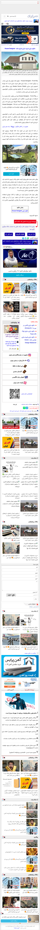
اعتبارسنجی (35, 607)
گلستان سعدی (17, 372)
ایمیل (36, 573)
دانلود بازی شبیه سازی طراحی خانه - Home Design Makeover (29, 340)
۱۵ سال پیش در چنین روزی (18, 360)
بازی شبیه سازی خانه (14, 411)
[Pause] (5, 266)
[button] (6, 23)
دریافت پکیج (20, 275)
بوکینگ (30, 607)
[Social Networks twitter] (26, 238)
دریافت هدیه (14, 921)
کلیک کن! (11, 174)
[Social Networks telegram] (23, 238)
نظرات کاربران (20, 234)
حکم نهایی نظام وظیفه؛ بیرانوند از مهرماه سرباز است (21, 713)
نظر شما (35, 564)
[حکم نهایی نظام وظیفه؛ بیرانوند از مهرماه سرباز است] (20, 701)
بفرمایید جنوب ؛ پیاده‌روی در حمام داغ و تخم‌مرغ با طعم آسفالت (11, 336)
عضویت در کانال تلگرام (22, 127)
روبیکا (12, 127)
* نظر (36, 579)
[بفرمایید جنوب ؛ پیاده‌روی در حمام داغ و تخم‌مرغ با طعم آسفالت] (11, 329)
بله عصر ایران (6, 127)
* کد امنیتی (35, 592)
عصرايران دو (36, 45)
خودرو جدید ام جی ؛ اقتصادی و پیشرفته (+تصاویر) (22, 752)
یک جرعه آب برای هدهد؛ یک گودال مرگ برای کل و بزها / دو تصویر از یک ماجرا (12, 343)
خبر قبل (9, 234)
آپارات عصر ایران (18, 383)
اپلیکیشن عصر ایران (26, 394)
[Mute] (8, 266)
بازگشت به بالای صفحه (30, 653)
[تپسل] (4, 247)
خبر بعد (30, 234)
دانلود (32, 45)
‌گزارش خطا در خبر (33, 408)
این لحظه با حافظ (18, 366)
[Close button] (39, 913)
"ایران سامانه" (17, 928)
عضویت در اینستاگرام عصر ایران (18, 355)
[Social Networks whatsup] (28, 238)
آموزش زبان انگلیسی (18, 377)
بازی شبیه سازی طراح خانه (25, 411)
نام (37, 567)
